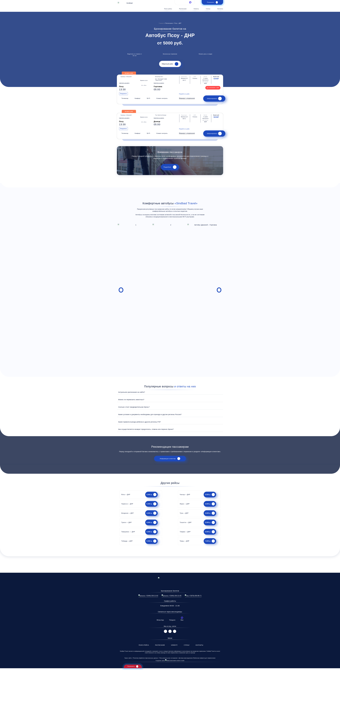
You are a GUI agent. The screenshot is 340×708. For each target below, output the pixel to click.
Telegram (172, 620)
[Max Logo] (190, 2)
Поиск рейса (168, 8)
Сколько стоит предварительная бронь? (134, 407)
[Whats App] (160, 618)
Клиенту (196, 8)
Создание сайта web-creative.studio (170, 660)
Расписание (183, 8)
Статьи (208, 8)
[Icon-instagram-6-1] (170, 631)
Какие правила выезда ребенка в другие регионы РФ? (139, 422)
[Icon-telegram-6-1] (185, 2)
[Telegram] (172, 618)
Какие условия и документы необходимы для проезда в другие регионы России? (150, 414)
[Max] (182, 618)
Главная (161, 23)
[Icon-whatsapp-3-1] (179, 2)
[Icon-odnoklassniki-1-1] (174, 631)
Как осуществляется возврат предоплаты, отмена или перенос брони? (146, 429)
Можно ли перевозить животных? (131, 399)
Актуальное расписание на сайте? (131, 392)
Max (182, 620)
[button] (187, 98)
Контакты (220, 8)
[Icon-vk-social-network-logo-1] (165, 631)
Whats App (160, 620)
